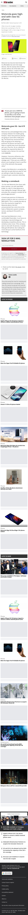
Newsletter (23, 58)
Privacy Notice (21, 254)
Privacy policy (5, 885)
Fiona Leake (6, 23)
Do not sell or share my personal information (13, 905)
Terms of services (19, 253)
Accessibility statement (7, 892)
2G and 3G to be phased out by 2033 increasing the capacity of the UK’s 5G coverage (14, 850)
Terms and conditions (7, 879)
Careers (4, 895)
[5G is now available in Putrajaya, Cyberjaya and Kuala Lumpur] (14, 823)
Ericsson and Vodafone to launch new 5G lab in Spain (13, 857)
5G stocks (18, 267)
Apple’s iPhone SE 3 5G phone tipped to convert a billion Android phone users (14, 835)
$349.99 (7, 153)
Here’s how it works (16, 36)
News (3, 10)
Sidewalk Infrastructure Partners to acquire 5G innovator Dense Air (14, 843)
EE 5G (22, 6)
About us (4, 899)
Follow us (16, 58)
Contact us (4, 902)
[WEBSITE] (10, 277)
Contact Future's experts (8, 882)
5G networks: (13, 6)
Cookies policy (5, 889)
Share (5, 58)
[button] (2, 2)
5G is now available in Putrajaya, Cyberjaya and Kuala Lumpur (13, 828)
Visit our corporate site (13, 868)
